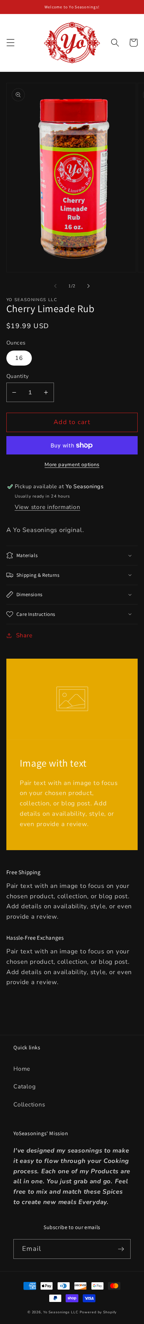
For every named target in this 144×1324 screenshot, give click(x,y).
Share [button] (24, 635)
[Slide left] (55, 285)
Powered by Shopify (98, 1312)
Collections (29, 1104)
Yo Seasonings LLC (60, 1312)
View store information (47, 507)
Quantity (17, 376)
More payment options (72, 464)
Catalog (24, 1086)
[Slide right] (88, 285)
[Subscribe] (121, 1249)
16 (19, 358)
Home (21, 1069)
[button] (10, 42)
